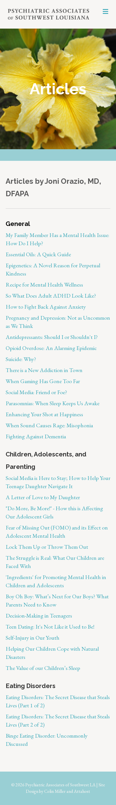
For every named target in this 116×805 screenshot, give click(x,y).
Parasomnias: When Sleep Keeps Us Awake (53, 403)
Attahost (82, 791)
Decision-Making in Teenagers (39, 615)
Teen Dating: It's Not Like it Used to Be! (50, 626)
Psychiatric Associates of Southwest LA (60, 785)
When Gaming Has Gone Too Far (43, 381)
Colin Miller (55, 791)
